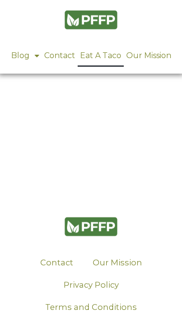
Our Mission (148, 55)
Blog (20, 55)
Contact (59, 55)
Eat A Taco (100, 55)
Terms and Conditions (91, 307)
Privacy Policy (91, 285)
